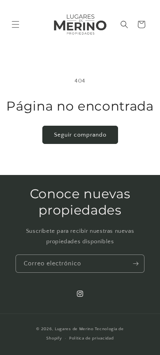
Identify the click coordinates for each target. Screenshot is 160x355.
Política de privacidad (91, 338)
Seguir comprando (80, 135)
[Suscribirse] (135, 264)
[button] (15, 24)
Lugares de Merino (74, 329)
